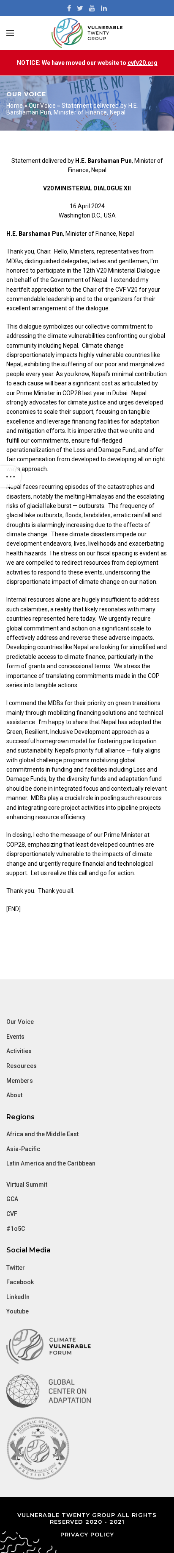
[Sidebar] (10, 476)
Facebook (20, 1282)
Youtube (17, 1311)
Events (15, 1036)
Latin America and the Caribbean (50, 1163)
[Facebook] (69, 8)
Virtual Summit (26, 1184)
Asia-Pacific (23, 1149)
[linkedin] (104, 8)
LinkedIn (18, 1297)
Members (19, 1080)
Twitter (15, 1267)
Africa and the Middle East (42, 1134)
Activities (19, 1051)
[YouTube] (92, 8)
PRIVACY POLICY (87, 1534)
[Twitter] (80, 8)
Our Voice (42, 105)
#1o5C (15, 1228)
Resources (21, 1065)
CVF (11, 1213)
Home (14, 105)
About (14, 1095)
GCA (12, 1199)
